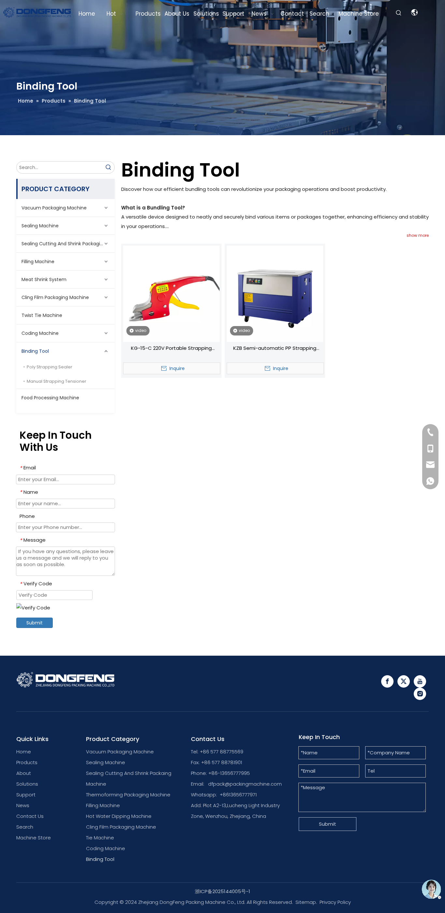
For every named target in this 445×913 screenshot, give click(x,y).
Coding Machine (40, 333)
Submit (34, 623)
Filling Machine (38, 261)
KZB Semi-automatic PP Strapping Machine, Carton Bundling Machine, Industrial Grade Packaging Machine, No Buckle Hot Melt (275, 349)
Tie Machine (100, 837)
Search (24, 826)
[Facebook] (387, 681)
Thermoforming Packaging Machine (128, 794)
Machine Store (33, 837)
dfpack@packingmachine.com (245, 783)
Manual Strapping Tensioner (56, 381)
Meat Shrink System (44, 279)
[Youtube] (420, 681)
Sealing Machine (40, 225)
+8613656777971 (238, 794)
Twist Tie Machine (42, 315)
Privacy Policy (335, 902)
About (23, 773)
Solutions (27, 783)
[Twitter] (403, 681)
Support (26, 794)
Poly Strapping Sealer (49, 367)
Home (23, 751)
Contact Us (30, 816)
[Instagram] (420, 694)
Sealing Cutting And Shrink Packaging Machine (68, 243)
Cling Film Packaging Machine (55, 297)
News (22, 805)
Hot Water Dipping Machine (118, 816)
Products (26, 762)
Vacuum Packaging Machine (54, 208)
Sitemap (305, 902)
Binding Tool (35, 351)
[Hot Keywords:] (399, 13)
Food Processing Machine (50, 397)
